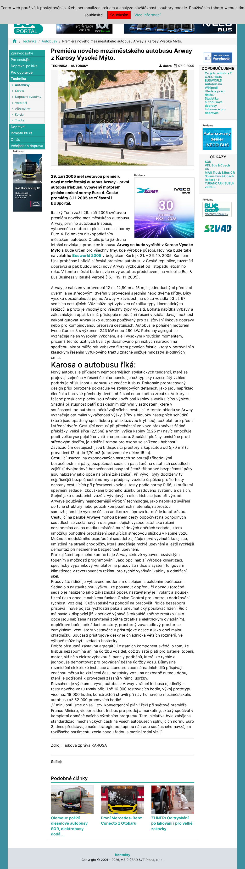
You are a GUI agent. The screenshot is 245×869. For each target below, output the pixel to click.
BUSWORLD (213, 80)
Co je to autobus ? (218, 73)
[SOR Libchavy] (84, 26)
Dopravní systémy (28, 97)
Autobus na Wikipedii (213, 85)
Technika (29, 41)
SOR (208, 162)
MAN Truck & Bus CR (220, 172)
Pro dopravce (22, 72)
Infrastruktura (21, 133)
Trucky (20, 120)
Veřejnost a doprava (27, 146)
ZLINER (210, 187)
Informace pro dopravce (215, 111)
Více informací (147, 14)
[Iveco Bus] (180, 26)
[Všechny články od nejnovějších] (217, 209)
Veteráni (21, 103)
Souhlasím (119, 14)
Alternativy (23, 108)
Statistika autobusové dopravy (214, 102)
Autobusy (49, 41)
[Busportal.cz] (28, 25)
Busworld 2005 (86, 255)
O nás (15, 139)
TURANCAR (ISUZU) (219, 183)
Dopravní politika (24, 66)
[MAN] (27, 182)
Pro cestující (20, 60)
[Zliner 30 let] (164, 207)
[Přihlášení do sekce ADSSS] (218, 228)
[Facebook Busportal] (218, 57)
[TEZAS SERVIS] (217, 139)
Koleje (19, 114)
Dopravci (18, 127)
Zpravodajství (22, 53)
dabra (165, 66)
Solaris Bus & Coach (219, 176)
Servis (19, 91)
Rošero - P (212, 180)
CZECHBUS (213, 77)
